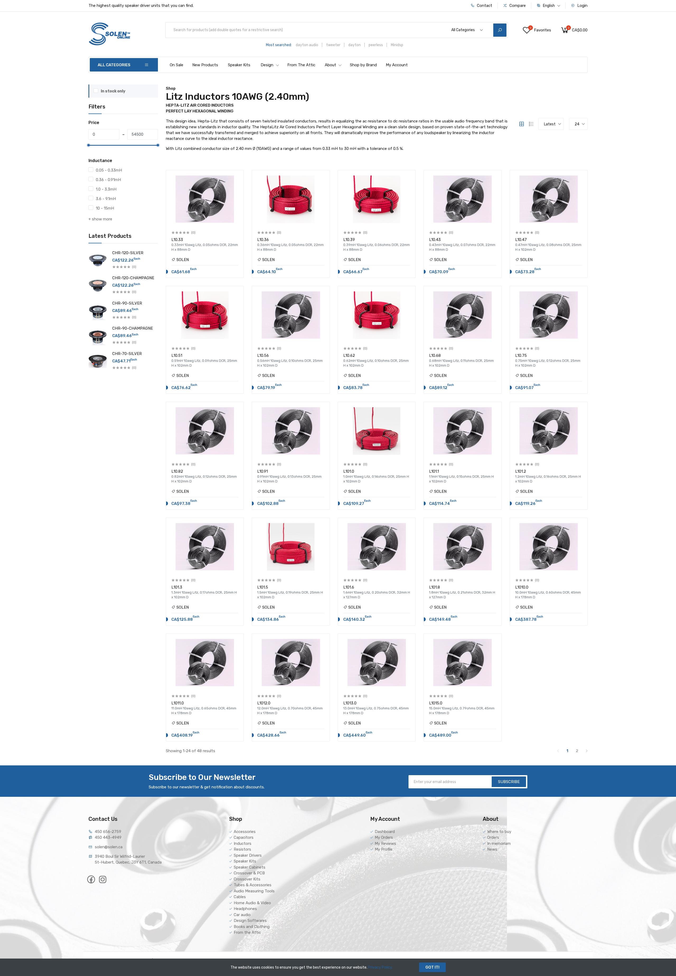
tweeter (333, 45)
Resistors (242, 849)
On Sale (176, 65)
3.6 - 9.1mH (106, 198)
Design (267, 65)
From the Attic (247, 932)
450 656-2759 (108, 831)
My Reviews (385, 843)
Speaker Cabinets (249, 867)
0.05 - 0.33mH (109, 170)
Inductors (242, 843)
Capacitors (243, 837)
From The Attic (301, 65)
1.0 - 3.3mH (106, 189)
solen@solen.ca (109, 847)
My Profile (383, 849)
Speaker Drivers (248, 855)
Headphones (245, 908)
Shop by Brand (363, 65)
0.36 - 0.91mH (108, 179)
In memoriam (499, 843)
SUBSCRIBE (509, 781)
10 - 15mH (105, 208)
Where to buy (499, 831)
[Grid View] (521, 124)
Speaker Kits (239, 65)
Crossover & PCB (249, 873)
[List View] (531, 124)
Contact (484, 5)
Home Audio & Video (252, 903)
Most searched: (279, 45)
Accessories (245, 831)
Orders (493, 837)
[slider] (88, 145)
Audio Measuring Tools (254, 891)
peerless (376, 45)
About (330, 65)
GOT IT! (432, 967)
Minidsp (397, 45)
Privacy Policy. (380, 967)
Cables (240, 896)
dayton (354, 45)
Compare (517, 5)
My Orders (384, 837)
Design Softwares (250, 920)
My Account (397, 65)
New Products (205, 65)
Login (582, 5)
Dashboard (385, 831)
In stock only (113, 91)
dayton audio (307, 45)
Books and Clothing (252, 926)
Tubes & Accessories (252, 885)
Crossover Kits (247, 879)
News (492, 849)
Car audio (242, 914)
